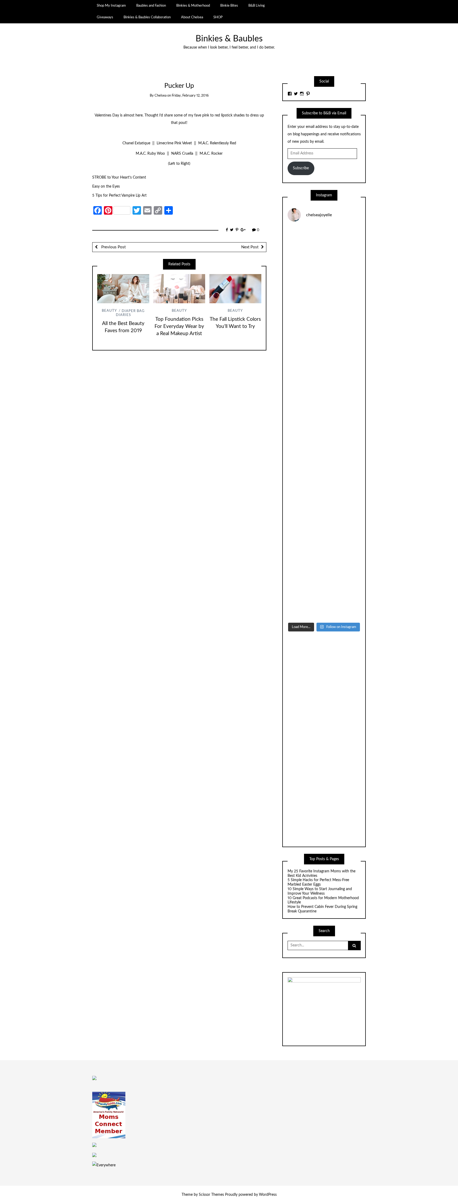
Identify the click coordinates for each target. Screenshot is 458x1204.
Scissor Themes (211, 1195)
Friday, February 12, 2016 (190, 95)
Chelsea (160, 95)
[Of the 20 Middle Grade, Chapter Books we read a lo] (324, 292)
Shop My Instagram (111, 5)
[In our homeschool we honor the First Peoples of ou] (324, 554)
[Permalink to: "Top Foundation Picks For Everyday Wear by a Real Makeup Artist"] (179, 288)
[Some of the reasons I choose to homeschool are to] (324, 423)
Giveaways (105, 17)
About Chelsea (192, 17)
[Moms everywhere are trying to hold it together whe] (324, 466)
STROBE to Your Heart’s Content (119, 177)
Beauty (109, 311)
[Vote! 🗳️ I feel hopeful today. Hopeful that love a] (324, 379)
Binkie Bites (229, 5)
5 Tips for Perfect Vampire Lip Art (119, 195)
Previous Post (113, 247)
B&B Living (256, 5)
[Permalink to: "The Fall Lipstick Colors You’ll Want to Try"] (235, 288)
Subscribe (301, 168)
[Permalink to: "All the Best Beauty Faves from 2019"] (123, 288)
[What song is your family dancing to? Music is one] (324, 510)
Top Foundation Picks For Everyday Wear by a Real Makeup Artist (179, 326)
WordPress (268, 1195)
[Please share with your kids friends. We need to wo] (324, 248)
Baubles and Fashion (151, 5)
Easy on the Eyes (106, 186)
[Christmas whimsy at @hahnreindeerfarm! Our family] (324, 335)
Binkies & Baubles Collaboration (147, 17)
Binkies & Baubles (229, 39)
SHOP (218, 17)
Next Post (249, 247)
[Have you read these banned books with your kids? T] (324, 597)
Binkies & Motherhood (193, 5)
